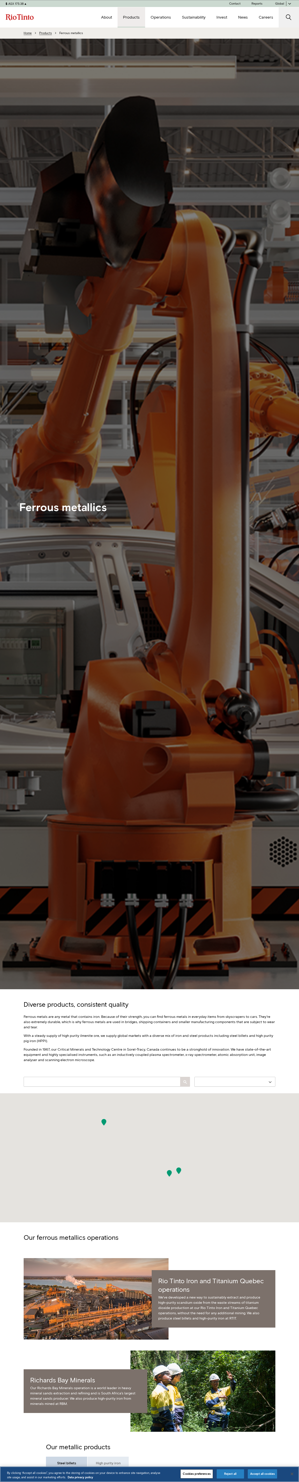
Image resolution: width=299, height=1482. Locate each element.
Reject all (230, 1473)
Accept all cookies (262, 1473)
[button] (103, 1122)
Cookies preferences (196, 1473)
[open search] (289, 17)
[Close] (292, 1474)
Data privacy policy (80, 1477)
